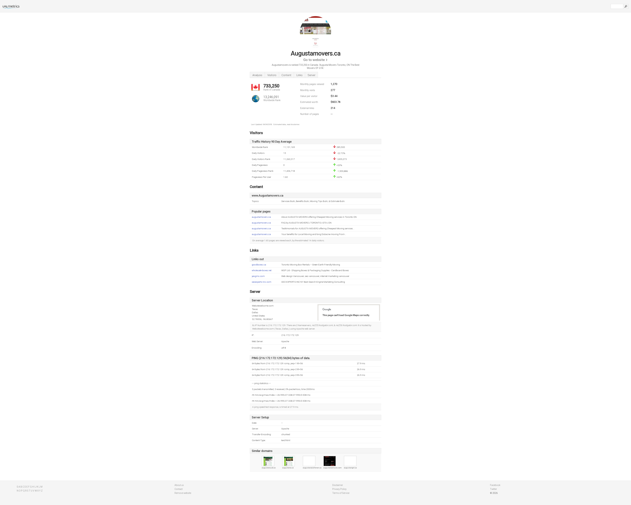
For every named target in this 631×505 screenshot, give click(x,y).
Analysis (257, 75)
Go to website (314, 60)
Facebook (495, 485)
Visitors (271, 75)
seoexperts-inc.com (261, 282)
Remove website (183, 493)
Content (286, 75)
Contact (179, 489)
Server (311, 75)
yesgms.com (258, 276)
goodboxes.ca (259, 264)
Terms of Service (340, 493)
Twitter (493, 489)
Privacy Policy (339, 489)
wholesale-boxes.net (261, 270)
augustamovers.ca (261, 217)
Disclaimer (337, 485)
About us (179, 485)
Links (299, 75)
